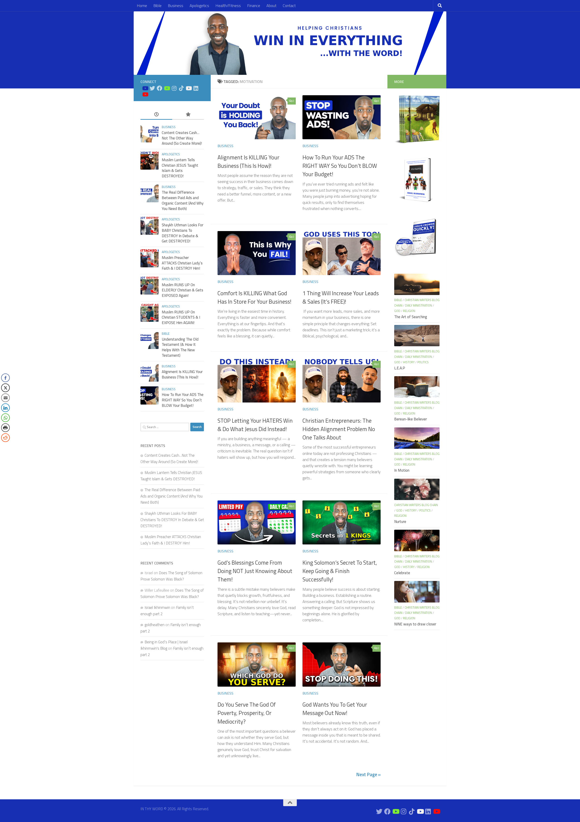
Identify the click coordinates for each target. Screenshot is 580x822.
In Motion (401, 470)
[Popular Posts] (188, 114)
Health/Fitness (228, 5)
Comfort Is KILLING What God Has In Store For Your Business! (254, 297)
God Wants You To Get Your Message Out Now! (334, 708)
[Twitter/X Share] (5, 387)
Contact (289, 5)
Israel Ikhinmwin (157, 607)
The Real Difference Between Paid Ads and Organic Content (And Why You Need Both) (182, 200)
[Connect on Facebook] (159, 88)
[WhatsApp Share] (5, 417)
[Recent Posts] (156, 114)
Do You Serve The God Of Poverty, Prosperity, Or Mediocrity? (247, 713)
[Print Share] (5, 427)
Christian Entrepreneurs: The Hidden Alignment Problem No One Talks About (338, 429)
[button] (5, 446)
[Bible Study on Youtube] (145, 88)
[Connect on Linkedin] (195, 88)
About (271, 5)
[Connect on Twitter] (152, 88)
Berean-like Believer (410, 419)
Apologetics (199, 5)
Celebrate (402, 573)
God (397, 310)
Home (142, 5)
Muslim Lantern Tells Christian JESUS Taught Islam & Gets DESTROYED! (180, 168)
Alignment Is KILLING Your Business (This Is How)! (248, 161)
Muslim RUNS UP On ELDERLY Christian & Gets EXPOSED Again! (182, 290)
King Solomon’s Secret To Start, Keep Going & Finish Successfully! (339, 571)
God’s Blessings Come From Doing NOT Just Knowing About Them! (255, 571)
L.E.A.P (399, 368)
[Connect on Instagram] (174, 88)
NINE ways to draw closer (415, 624)
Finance (253, 5)
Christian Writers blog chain (416, 504)
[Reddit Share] (5, 437)
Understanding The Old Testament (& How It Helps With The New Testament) (180, 347)
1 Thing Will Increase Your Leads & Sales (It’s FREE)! (340, 297)
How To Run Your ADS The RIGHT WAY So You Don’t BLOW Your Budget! (339, 166)
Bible (157, 5)
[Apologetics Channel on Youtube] (145, 94)
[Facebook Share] (5, 377)
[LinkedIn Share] (5, 407)
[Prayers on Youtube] (188, 88)
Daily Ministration (418, 305)
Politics (423, 362)
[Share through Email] (5, 397)
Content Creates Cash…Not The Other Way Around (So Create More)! (182, 138)
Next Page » (368, 774)
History (409, 362)
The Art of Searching (410, 317)
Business (175, 5)
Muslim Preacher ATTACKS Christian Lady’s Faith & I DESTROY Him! (182, 263)
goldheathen (154, 625)
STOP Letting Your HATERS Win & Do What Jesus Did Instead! (255, 424)
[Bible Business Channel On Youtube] (166, 88)
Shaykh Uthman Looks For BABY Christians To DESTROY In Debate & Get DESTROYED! (182, 233)
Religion (409, 310)
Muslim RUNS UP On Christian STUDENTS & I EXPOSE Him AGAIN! (181, 317)
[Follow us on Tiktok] (181, 88)
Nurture (400, 521)
